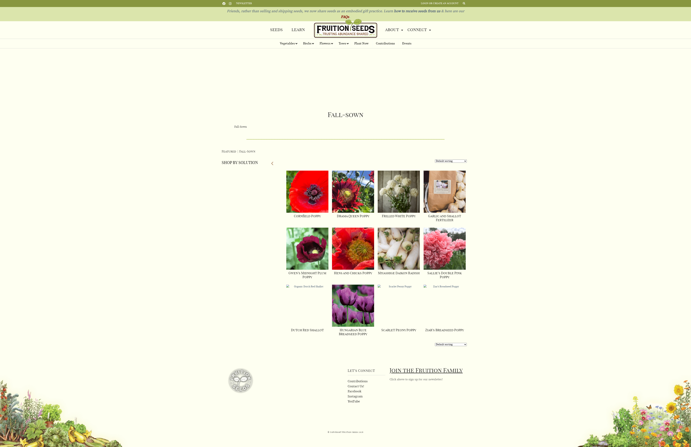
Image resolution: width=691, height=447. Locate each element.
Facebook (224, 3)
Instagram (230, 3)
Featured (229, 151)
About (392, 30)
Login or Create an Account (440, 3)
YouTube (354, 401)
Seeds (276, 30)
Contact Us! (356, 386)
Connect (417, 30)
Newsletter (244, 3)
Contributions (358, 381)
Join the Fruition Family (426, 370)
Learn (298, 30)
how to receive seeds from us (416, 11)
